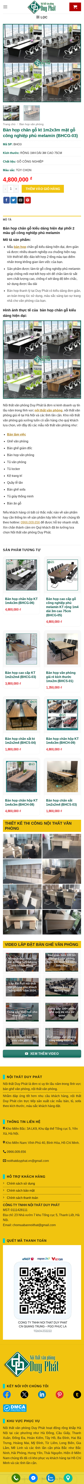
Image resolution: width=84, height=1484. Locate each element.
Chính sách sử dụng (21, 1183)
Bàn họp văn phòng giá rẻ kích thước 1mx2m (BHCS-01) (61, 677)
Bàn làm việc (16, 434)
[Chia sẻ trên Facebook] (6, 200)
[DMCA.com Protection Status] (15, 1408)
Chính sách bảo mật (21, 1190)
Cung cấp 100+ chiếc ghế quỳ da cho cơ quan (62, 1012)
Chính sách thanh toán (22, 1197)
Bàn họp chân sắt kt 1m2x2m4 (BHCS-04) (20, 741)
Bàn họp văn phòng (31, 124)
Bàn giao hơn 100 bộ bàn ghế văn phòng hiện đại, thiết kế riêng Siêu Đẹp (62, 960)
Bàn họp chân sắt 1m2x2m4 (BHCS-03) (61, 802)
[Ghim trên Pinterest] (27, 200)
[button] (5, 7)
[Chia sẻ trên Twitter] (13, 200)
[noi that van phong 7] (22, 846)
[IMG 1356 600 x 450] (22, 922)
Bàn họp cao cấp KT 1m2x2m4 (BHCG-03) (20, 675)
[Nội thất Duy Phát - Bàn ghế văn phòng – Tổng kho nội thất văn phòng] (42, 7)
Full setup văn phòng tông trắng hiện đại (61, 1039)
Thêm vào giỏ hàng (43, 189)
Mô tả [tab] (7, 219)
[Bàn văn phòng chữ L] (61, 922)
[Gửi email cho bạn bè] (20, 200)
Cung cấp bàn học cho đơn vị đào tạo (22, 1013)
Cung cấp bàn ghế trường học (61, 989)
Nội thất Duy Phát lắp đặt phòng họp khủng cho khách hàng (22, 962)
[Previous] (9, 63)
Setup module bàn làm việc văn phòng (22, 1039)
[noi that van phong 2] (22, 896)
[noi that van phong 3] (61, 871)
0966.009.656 (30, 522)
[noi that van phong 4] (22, 871)
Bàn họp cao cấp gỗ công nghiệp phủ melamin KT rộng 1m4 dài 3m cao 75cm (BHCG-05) (62, 607)
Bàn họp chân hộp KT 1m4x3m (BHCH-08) (21, 802)
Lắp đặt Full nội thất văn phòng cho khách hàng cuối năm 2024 (22, 987)
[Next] (74, 63)
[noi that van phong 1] (61, 896)
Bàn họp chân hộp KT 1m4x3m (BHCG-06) (21, 601)
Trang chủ (9, 124)
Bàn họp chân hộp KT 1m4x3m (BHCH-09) (62, 741)
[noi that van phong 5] (61, 846)
